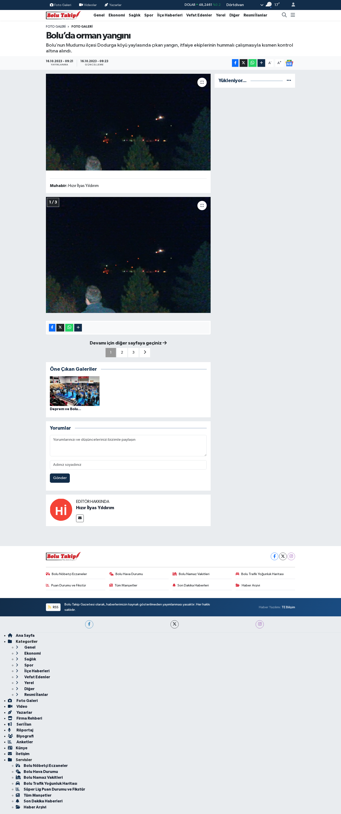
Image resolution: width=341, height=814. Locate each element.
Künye (21, 748)
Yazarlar (115, 4)
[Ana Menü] (293, 15)
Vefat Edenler (199, 15)
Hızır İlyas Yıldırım (95, 507)
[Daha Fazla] (261, 63)
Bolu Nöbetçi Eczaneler (69, 574)
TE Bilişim (288, 607)
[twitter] (174, 624)
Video (21, 706)
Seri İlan (23, 724)
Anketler (24, 742)
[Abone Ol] (289, 63)
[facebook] (89, 624)
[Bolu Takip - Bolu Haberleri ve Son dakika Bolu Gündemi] (63, 15)
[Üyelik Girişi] (291, 5)
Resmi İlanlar (255, 15)
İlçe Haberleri (169, 15)
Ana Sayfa (25, 635)
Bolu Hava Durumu (129, 574)
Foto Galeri (62, 4)
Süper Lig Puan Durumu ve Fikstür (54, 789)
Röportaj (24, 730)
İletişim (22, 754)
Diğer (234, 15)
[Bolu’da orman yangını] (128, 122)
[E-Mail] (80, 518)
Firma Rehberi (29, 718)
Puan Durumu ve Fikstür (68, 585)
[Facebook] (274, 556)
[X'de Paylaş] (244, 63)
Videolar (90, 4)
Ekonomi (117, 15)
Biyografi (25, 736)
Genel (99, 15)
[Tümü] (289, 81)
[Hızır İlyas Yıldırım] (61, 509)
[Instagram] (291, 556)
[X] (283, 556)
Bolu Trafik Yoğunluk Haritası (262, 574)
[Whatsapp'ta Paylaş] (252, 63)
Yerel (220, 15)
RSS (55, 607)
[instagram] (260, 624)
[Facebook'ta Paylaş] (235, 63)
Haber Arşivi (251, 585)
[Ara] (284, 15)
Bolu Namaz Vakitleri (194, 574)
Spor (148, 15)
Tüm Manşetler (126, 585)
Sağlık (134, 15)
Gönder (60, 478)
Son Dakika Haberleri (193, 585)
